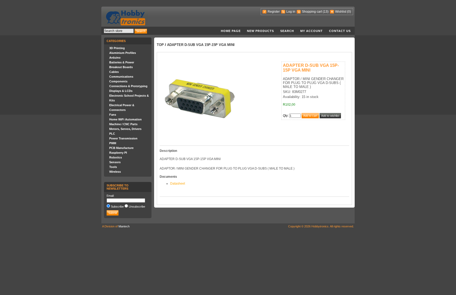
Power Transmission (123, 138)
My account (311, 30)
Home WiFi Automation (125, 119)
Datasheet (177, 183)
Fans (112, 114)
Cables (114, 71)
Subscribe (117, 206)
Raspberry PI (118, 152)
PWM (112, 143)
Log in (290, 11)
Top (160, 45)
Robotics (115, 157)
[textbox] (119, 31)
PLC (112, 133)
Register (274, 11)
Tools (113, 166)
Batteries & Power (121, 62)
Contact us (340, 30)
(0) (349, 11)
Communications (121, 76)
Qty (285, 116)
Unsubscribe (137, 206)
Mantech (124, 226)
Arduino (115, 57)
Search (287, 30)
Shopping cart (312, 11)
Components (118, 81)
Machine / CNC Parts (123, 124)
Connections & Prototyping (128, 86)
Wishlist (340, 11)
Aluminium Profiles (122, 52)
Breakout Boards (121, 67)
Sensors (115, 162)
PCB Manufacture (121, 147)
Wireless (115, 171)
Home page (231, 30)
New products (260, 30)
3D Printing (117, 48)
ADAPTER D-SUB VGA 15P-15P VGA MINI (201, 45)
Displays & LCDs (120, 90)
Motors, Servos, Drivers (125, 128)
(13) (326, 11)
